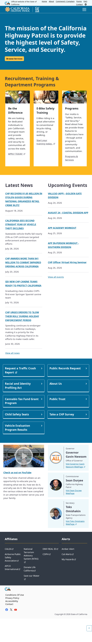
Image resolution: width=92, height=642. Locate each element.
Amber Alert (68, 548)
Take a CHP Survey (61, 414)
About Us (55, 383)
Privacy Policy (12, 598)
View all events (56, 276)
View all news (12, 353)
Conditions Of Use (14, 594)
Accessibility (11, 601)
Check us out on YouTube (17, 472)
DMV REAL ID (49, 548)
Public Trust (57, 399)
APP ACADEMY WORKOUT (62, 227)
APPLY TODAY (15, 153)
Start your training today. (45, 142)
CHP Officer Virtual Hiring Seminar (67, 262)
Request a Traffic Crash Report (20, 370)
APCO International (11, 567)
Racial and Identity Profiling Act (18, 386)
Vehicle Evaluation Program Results (17, 428)
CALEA (8, 548)
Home (44, 1)
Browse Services (14, 58)
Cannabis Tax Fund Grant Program (22, 401)
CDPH (46, 554)
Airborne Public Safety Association (13, 557)
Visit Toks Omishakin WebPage (75, 522)
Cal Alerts (67, 554)
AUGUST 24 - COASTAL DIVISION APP (68, 212)
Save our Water (31, 575)
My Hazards (68, 559)
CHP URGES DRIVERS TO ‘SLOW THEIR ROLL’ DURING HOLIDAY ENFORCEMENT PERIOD (22, 316)
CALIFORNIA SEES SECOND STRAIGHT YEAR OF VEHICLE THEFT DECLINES (20, 224)
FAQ (85, 1)
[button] (86, 4)
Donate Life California (29, 569)
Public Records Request (65, 368)
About (51, 1)
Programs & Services (71, 158)
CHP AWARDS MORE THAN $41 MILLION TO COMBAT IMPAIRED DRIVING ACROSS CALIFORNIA (23, 262)
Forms (79, 1)
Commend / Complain (65, 1)
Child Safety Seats (17, 414)
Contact (79, 4)
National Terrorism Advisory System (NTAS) (31, 553)
